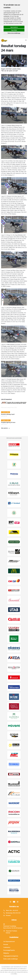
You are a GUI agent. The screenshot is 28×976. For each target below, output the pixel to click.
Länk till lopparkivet (6, 399)
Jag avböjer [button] (14, 30)
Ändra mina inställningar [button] (14, 33)
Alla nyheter (4, 428)
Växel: (12, 910)
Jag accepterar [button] (14, 27)
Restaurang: (13, 913)
